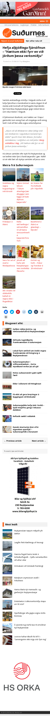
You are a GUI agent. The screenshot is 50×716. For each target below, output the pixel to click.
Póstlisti (33, 25)
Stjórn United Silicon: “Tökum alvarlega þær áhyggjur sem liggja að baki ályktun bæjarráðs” (23, 192)
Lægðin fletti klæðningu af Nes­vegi (28, 542)
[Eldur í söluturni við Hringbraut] (7, 388)
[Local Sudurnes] (25, 33)
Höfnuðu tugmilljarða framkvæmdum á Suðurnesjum (27, 341)
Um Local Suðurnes (11, 25)
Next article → (39, 440)
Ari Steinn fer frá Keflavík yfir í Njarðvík (37, 186)
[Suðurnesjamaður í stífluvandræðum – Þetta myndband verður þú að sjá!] (7, 366)
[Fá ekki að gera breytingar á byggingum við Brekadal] (7, 398)
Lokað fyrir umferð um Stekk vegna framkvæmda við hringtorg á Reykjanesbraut (29, 353)
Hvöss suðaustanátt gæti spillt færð (27, 374)
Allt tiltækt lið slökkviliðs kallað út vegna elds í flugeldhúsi (9, 296)
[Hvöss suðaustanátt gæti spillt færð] (7, 377)
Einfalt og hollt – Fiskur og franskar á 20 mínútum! (37, 264)
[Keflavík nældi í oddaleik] (7, 420)
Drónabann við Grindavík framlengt (28, 566)
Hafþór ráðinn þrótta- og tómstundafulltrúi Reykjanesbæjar (29, 330)
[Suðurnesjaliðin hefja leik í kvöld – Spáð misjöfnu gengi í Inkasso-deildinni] (7, 409)
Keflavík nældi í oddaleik (24, 416)
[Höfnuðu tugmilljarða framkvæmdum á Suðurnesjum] (7, 344)
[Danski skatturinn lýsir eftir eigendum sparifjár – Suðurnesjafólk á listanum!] (7, 431)
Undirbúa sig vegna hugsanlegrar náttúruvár (9, 187)
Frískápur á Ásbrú (8, 223)
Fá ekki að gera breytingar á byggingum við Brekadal (26, 395)
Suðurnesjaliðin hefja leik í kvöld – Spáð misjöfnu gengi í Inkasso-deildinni (28, 407)
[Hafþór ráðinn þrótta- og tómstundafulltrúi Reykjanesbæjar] (7, 333)
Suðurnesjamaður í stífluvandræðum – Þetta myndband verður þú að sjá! (25, 364)
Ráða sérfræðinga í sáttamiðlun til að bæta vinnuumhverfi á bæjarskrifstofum (23, 231)
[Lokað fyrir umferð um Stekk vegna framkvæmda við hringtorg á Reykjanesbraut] (7, 355)
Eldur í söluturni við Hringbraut (27, 383)
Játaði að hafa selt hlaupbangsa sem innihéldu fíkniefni (23, 265)
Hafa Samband (43, 25)
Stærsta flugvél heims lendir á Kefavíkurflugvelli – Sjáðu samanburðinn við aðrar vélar (30, 557)
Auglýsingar (24, 25)
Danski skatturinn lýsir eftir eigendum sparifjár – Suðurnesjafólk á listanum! (26, 429)
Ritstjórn (26, 61)
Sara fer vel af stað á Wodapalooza (9, 263)
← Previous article (13, 440)
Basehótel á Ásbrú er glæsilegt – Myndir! (36, 225)
